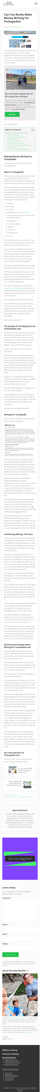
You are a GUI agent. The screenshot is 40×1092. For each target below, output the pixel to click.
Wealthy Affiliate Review (10, 1069)
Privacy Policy (9, 1077)
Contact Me (9, 1080)
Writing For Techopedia (14, 141)
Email (5, 934)
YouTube (33, 1088)
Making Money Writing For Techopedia (16, 133)
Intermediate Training (12, 1062)
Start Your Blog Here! (20, 858)
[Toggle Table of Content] (32, 130)
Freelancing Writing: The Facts (15, 143)
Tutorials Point (25, 212)
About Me (8, 1073)
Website (5, 944)
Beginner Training (11, 1060)
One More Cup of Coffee (22, 1088)
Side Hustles (15, 795)
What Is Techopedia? (13, 135)
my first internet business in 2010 (18, 1018)
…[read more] (29, 1032)
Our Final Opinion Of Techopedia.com (18, 149)
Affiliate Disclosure (11, 1075)
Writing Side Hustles (27, 797)
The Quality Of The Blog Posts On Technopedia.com (16, 138)
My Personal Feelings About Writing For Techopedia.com (18, 146)
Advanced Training (11, 1064)
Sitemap (20, 1090)
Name (5, 924)
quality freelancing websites (13, 288)
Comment (6, 898)
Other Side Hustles (13, 797)
